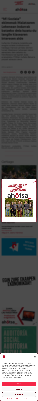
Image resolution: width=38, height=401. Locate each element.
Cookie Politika (11, 398)
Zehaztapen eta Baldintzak (23, 398)
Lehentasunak (19, 394)
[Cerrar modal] (34, 181)
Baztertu (19, 389)
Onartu (19, 384)
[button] (35, 357)
